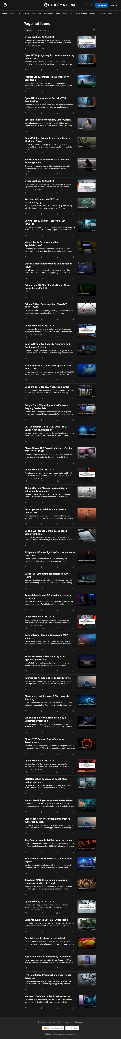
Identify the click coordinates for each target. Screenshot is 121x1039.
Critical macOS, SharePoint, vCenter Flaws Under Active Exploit (47, 287)
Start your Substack (54, 1028)
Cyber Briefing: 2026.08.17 (39, 469)
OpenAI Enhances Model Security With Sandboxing (46, 100)
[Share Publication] (92, 5)
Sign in (114, 5)
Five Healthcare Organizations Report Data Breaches (48, 976)
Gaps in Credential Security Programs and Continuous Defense (47, 345)
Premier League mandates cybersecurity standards (47, 78)
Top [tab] (34, 30)
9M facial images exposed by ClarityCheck (48, 119)
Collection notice (76, 1022)
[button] (4, 13)
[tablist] (37, 30)
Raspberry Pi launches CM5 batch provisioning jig (43, 201)
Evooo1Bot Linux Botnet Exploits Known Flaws (46, 575)
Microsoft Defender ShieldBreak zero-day (47, 996)
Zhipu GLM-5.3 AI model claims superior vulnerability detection (46, 489)
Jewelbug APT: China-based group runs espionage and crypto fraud (46, 881)
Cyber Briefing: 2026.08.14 (39, 616)
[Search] (86, 5)
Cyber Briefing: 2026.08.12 (39, 901)
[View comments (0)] (41, 70)
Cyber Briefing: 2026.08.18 (39, 325)
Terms (66, 1022)
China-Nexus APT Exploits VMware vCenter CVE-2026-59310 (48, 450)
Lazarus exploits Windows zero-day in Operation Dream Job (46, 719)
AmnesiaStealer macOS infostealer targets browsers (48, 597)
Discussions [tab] (42, 30)
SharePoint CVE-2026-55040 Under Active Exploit (48, 860)
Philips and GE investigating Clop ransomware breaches (50, 554)
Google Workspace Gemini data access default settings (46, 532)
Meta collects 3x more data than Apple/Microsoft (42, 244)
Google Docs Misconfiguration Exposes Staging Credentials (46, 407)
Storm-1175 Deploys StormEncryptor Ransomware (45, 741)
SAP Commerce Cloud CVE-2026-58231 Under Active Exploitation (47, 428)
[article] (60, 43)
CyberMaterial (36, 45)
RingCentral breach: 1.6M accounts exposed (49, 840)
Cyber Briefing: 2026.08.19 (39, 181)
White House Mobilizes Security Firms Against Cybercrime (45, 658)
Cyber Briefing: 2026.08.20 (40, 37)
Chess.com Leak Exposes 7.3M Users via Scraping (47, 698)
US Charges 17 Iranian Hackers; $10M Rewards (45, 222)
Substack (48, 1034)
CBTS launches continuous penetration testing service (46, 780)
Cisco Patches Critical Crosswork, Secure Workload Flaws (47, 140)
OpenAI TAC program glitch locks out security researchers (49, 57)
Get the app (72, 1028)
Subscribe (101, 5)
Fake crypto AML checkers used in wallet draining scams (47, 161)
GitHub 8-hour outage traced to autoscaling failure (48, 265)
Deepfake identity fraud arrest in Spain (45, 938)
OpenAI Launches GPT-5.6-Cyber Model (46, 920)
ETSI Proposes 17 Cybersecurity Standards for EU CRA (48, 367)
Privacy (59, 1022)
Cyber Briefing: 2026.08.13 (39, 760)
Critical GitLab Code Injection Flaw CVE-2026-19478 (46, 306)
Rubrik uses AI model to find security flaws (48, 678)
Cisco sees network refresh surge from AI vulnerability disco (47, 820)
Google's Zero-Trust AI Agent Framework (47, 387)
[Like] (26, 70)
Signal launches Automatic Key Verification (48, 956)
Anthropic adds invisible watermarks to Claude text (46, 511)
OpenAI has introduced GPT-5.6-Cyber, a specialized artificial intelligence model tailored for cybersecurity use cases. (49, 924)
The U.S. (28, 291)
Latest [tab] (28, 30)
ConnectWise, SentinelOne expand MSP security (46, 636)
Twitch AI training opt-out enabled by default (49, 800)
